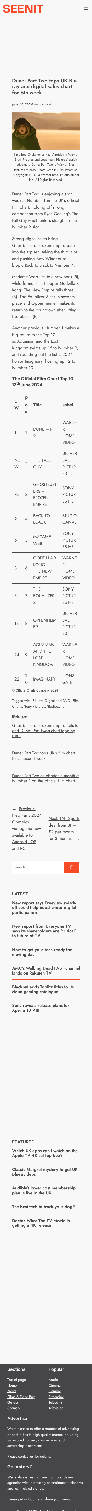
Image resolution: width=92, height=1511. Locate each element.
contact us (26, 1456)
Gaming (55, 1390)
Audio (53, 1379)
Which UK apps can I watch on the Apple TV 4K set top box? (45, 1153)
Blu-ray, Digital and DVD (51, 700)
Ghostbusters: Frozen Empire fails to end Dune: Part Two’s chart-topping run (45, 730)
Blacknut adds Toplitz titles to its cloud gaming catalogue (43, 989)
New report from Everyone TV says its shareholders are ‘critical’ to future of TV (44, 931)
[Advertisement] (46, 1074)
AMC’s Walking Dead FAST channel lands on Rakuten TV (46, 970)
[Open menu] (86, 9)
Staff (47, 104)
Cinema (55, 1385)
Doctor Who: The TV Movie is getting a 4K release (41, 1223)
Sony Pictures (34, 706)
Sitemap (13, 1408)
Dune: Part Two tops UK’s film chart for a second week (43, 755)
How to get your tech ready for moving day (42, 952)
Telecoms (56, 1402)
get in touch (27, 1499)
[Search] (71, 867)
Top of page (16, 1379)
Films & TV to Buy (21, 1396)
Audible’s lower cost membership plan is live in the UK (44, 1190)
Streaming (56, 1396)
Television (56, 1408)
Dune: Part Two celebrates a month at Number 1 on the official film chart (45, 778)
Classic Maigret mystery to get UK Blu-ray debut (45, 1171)
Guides (13, 1402)
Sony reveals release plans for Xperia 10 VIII (41, 1008)
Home (12, 1385)
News (11, 1390)
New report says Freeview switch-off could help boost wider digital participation (44, 908)
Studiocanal (56, 706)
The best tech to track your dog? (43, 1206)
